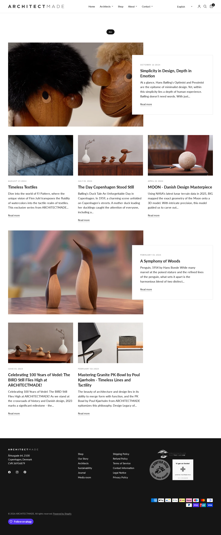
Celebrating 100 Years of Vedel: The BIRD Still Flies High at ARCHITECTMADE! (39, 379)
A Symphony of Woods (160, 261)
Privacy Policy (120, 477)
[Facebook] (11, 472)
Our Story (83, 458)
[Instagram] (19, 472)
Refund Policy (120, 458)
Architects (105, 6)
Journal (82, 472)
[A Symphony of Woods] (75, 272)
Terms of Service (122, 463)
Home (91, 6)
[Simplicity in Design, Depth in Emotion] (75, 84)
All (110, 32)
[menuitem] (91, 6)
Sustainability (85, 468)
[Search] (205, 6)
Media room (84, 477)
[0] (210, 6)
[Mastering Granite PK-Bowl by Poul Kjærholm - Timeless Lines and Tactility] (110, 343)
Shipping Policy (121, 453)
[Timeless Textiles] (40, 155)
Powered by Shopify (62, 513)
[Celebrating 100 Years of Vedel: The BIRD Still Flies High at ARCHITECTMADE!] (40, 343)
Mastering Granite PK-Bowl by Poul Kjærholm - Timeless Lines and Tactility (109, 379)
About (131, 6)
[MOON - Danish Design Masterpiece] (180, 155)
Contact (146, 6)
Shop (120, 6)
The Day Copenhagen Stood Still (106, 187)
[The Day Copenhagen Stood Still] (110, 155)
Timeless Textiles (22, 187)
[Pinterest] (27, 472)
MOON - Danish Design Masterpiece (180, 187)
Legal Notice (119, 472)
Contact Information (123, 468)
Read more (146, 104)
